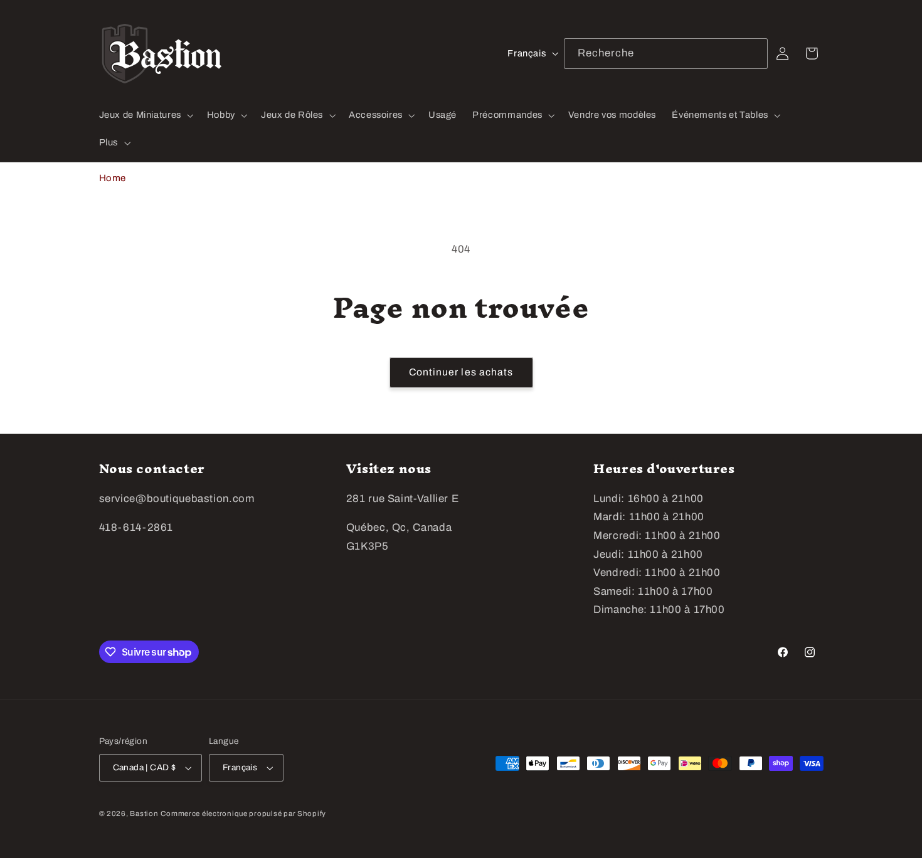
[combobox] (666, 53)
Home (113, 178)
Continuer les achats (461, 372)
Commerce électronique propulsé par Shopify (243, 813)
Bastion (144, 813)
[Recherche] (752, 53)
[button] (145, 115)
